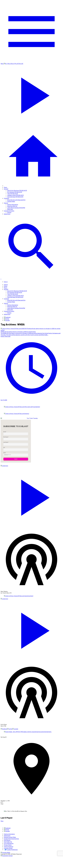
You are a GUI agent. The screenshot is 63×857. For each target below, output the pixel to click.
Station (6, 203)
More (2, 821)
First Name (6, 437)
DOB (4, 452)
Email (4, 431)
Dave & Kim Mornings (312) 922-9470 (17, 190)
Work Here (10, 209)
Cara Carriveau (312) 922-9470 (15, 196)
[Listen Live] (31, 496)
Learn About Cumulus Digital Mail (16, 207)
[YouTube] (7, 320)
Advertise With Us (12, 206)
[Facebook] (7, 317)
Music (5, 187)
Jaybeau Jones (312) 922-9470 (15, 195)
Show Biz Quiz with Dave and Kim (16, 200)
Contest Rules (11, 201)
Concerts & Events (9, 210)
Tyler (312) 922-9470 (12, 193)
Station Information (12, 204)
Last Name (6, 442)
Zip (4, 447)
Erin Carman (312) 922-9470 (14, 192)
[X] (6, 318)
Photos (9, 212)
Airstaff (6, 189)
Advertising (7, 214)
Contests (6, 198)
